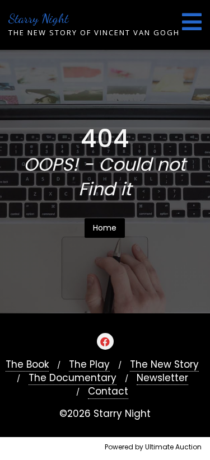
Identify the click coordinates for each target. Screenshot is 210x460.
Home (104, 227)
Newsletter (162, 378)
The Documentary (72, 378)
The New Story (164, 364)
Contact (108, 391)
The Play (89, 364)
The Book (27, 364)
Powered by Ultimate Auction (153, 447)
